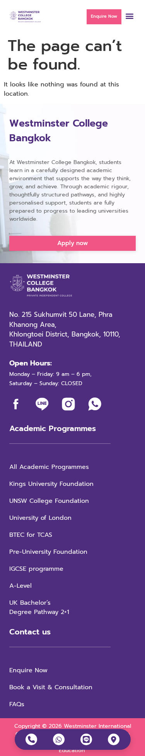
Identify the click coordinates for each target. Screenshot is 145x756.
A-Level (20, 585)
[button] (129, 15)
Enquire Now (28, 670)
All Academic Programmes (49, 467)
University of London (40, 518)
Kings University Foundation (51, 484)
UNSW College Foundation (49, 501)
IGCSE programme (36, 568)
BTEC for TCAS (30, 535)
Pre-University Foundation (48, 551)
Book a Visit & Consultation (50, 687)
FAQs (16, 704)
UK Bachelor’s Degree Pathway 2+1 (40, 607)
